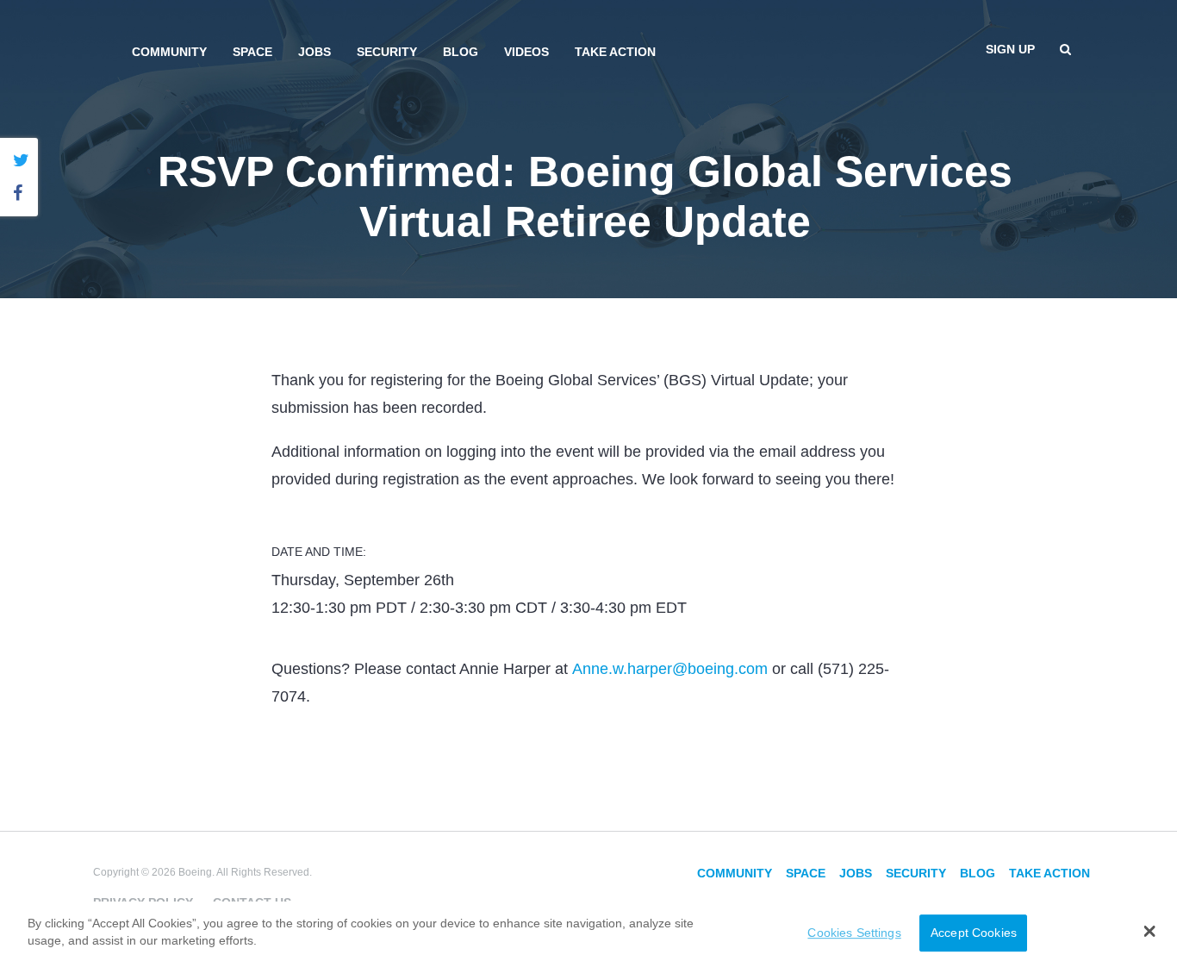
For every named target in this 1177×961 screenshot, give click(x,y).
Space (252, 52)
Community (169, 52)
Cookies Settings (853, 932)
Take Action (615, 52)
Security (387, 52)
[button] (1149, 931)
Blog (460, 52)
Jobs (314, 52)
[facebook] (21, 193)
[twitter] (21, 161)
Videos (526, 52)
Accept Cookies (974, 932)
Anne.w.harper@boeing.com (670, 668)
